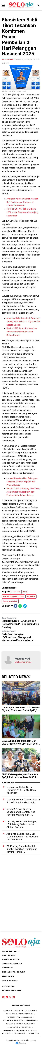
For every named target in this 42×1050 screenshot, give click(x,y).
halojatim (28, 1024)
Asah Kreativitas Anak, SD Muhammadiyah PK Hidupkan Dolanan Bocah (22, 836)
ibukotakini (26, 1027)
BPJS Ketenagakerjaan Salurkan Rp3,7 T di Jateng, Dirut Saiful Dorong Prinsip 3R (20, 777)
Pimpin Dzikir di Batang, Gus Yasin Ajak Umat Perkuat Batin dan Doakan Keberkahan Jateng (23, 491)
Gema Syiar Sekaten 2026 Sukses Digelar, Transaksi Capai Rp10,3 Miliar (21, 710)
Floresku (17, 1010)
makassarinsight (26, 1014)
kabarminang (30, 1010)
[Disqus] (21, 897)
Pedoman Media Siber (11, 990)
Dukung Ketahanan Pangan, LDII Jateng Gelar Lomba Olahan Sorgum (21, 824)
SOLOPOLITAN (8, 976)
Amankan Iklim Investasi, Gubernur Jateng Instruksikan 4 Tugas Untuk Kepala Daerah (23, 321)
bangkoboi (20, 1030)
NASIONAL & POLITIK (10, 951)
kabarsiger (10, 1014)
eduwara (32, 1030)
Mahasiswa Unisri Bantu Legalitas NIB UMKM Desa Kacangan (21, 790)
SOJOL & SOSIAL (9, 955)
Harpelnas (31, 596)
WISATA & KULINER (10, 980)
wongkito (18, 1020)
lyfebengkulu (19, 1034)
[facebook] (15, 606)
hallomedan (26, 1017)
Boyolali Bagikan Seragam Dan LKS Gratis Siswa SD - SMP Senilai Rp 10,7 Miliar (21, 743)
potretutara (12, 1017)
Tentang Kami (8, 986)
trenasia (6, 1010)
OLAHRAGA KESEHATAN (12, 964)
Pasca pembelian (10, 601)
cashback (15, 592)
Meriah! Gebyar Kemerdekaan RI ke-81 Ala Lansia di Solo (23, 801)
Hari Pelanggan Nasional (13, 596)
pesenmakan (34, 1034)
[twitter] (25, 606)
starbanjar (31, 1020)
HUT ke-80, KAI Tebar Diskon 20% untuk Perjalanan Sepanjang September (22, 212)
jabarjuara (8, 1030)
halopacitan (13, 1027)
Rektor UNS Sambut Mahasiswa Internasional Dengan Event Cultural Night (21, 331)
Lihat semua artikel (23, 662)
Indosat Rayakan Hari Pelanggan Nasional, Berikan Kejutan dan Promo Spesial (22, 481)
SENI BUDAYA (7, 968)
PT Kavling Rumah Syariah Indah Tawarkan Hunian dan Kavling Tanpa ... (21, 849)
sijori (18, 1024)
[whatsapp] (20, 606)
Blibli (25, 592)
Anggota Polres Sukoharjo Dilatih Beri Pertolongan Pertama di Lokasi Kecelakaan (22, 202)
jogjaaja (7, 1020)
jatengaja (6, 1034)
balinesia (9, 1024)
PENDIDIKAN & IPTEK (10, 959)
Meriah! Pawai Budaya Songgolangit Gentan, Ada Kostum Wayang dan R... (20, 812)
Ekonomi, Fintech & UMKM (13, 972)
